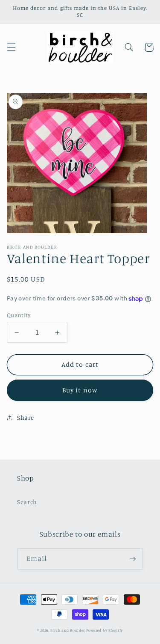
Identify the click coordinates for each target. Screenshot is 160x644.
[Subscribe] (133, 558)
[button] (11, 47)
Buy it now (80, 390)
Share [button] (25, 417)
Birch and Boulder (67, 630)
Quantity (18, 315)
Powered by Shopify (104, 630)
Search (27, 501)
